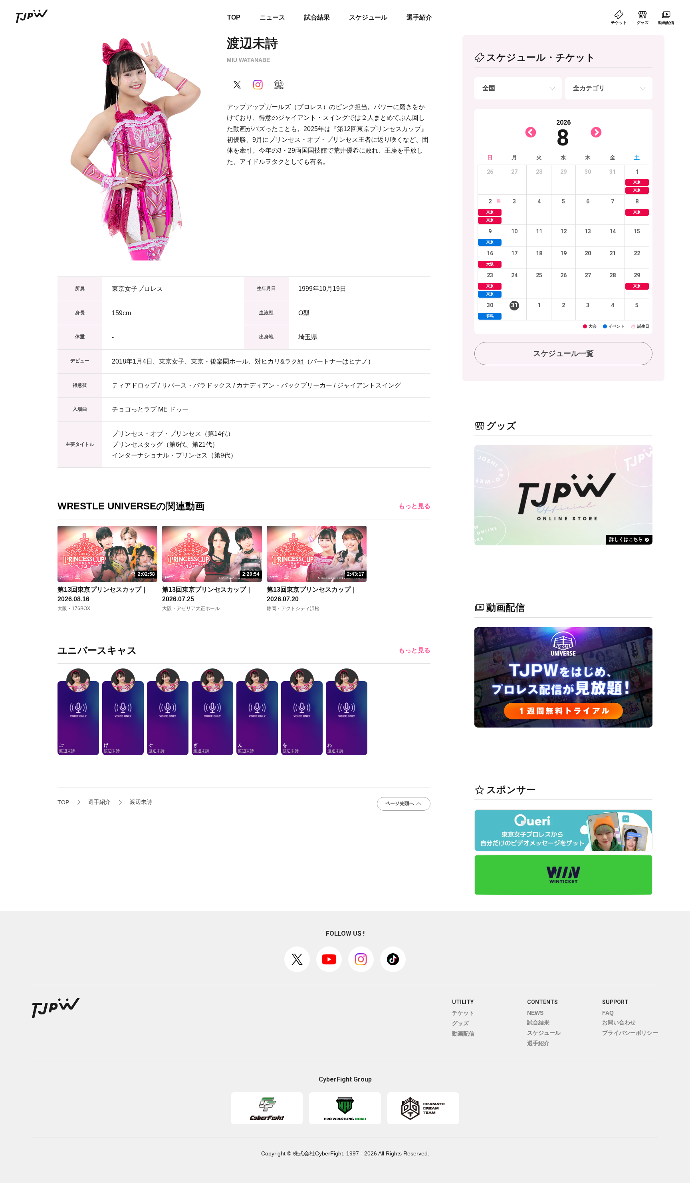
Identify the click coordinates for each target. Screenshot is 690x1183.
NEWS (535, 1013)
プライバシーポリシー (630, 1033)
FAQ (608, 1013)
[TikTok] (393, 959)
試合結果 (317, 17)
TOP (233, 17)
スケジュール (368, 17)
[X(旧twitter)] (297, 959)
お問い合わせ (619, 1022)
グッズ (460, 1023)
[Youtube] (329, 959)
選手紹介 (419, 17)
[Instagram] (361, 959)
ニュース (272, 17)
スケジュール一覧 (563, 353)
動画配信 (463, 1033)
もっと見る (414, 506)
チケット (463, 1013)
